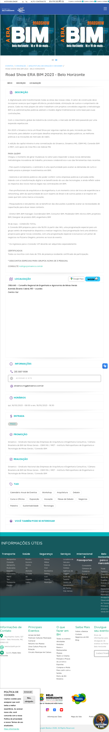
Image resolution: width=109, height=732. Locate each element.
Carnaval (31, 641)
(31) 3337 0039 (21, 371)
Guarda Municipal (48, 581)
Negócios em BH (82, 637)
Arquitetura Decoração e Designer (45, 66)
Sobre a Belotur (81, 631)
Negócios (83, 499)
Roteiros (59, 679)
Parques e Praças (63, 659)
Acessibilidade (11, 1)
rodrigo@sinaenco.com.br (31, 266)
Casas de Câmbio (66, 566)
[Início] (13, 8)
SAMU (28, 582)
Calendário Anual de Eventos (23, 493)
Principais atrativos (104, 607)
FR (53, 2)
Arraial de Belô (34, 635)
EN (50, 2)
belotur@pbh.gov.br (12, 646)
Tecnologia (49, 506)
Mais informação (11, 729)
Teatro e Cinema (62, 656)
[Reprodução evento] (27, 35)
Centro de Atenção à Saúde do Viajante (29, 572)
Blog (77, 640)
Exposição (34, 499)
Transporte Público (11, 584)
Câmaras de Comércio (86, 570)
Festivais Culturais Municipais (39, 638)
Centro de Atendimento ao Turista (68, 585)
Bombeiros (48, 571)
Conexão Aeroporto (11, 564)
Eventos (9, 66)
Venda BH (105, 612)
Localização (35, 83)
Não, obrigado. (29, 699)
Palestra (14, 506)
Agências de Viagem (68, 572)
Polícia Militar (46, 561)
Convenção (20, 66)
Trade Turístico (104, 570)
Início (9, 83)
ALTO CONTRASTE (38, 1)
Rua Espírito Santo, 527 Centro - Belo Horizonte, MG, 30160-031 (11, 639)
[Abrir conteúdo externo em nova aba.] (76, 279)
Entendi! (28, 692)
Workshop (47, 493)
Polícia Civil (46, 566)
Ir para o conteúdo (76, 1)
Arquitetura (62, 493)
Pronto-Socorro (29, 561)
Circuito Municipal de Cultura (39, 652)
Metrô (9, 576)
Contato (78, 634)
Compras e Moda (63, 667)
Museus (59, 653)
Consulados (86, 565)
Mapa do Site (76, 717)
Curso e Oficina (17, 499)
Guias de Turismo (66, 578)
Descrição (21, 83)
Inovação (48, 499)
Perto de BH (61, 676)
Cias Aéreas (67, 591)
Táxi (8, 579)
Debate (76, 493)
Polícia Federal (85, 575)
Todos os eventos (63, 639)
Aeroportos (11, 559)
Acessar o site (23, 378)
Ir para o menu (89, 1)
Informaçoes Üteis (54, 717)
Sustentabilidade (30, 506)
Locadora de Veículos (68, 561)
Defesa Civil (47, 575)
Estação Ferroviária (11, 572)
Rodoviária (11, 568)
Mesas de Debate (65, 499)
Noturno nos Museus (36, 643)
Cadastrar (102, 653)
